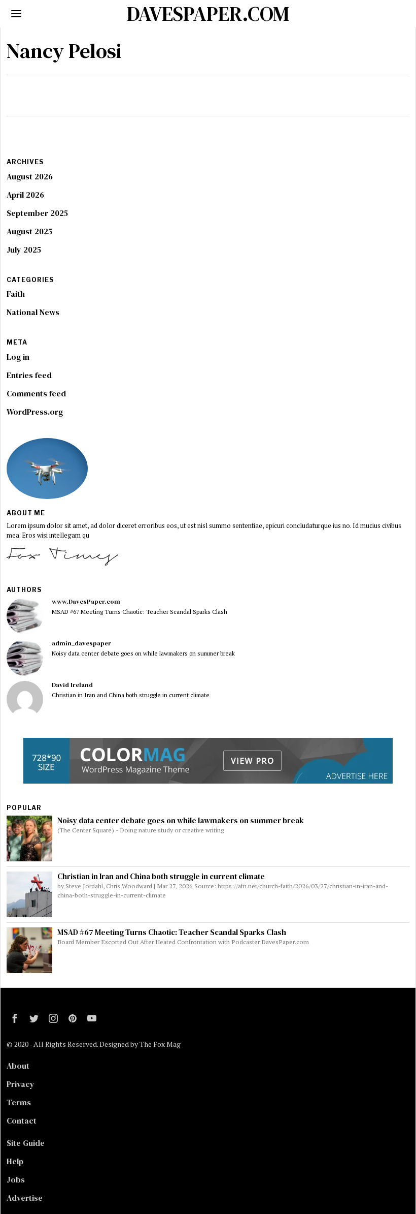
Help (15, 1161)
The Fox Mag (160, 1044)
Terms (19, 1102)
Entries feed (29, 375)
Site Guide (26, 1142)
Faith (16, 293)
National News (33, 312)
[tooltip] (25, 616)
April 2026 (25, 194)
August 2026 (30, 176)
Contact (22, 1120)
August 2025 (29, 231)
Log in (18, 356)
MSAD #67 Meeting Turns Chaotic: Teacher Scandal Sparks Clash (139, 611)
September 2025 (37, 213)
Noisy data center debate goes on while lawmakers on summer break (143, 653)
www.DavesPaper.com (86, 601)
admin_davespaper (81, 643)
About (18, 1065)
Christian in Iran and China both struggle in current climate (131, 695)
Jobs (16, 1179)
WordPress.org (35, 411)
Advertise (25, 1197)
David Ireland (72, 684)
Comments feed (36, 393)
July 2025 (24, 249)
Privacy (20, 1084)
